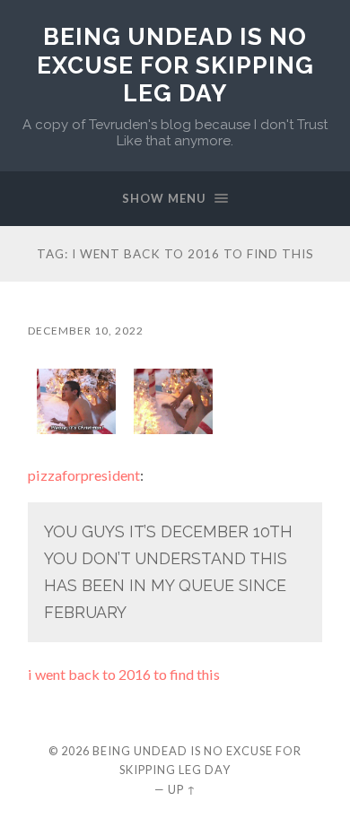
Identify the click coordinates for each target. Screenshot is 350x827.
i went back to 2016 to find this (124, 674)
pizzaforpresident (84, 474)
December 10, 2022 (86, 330)
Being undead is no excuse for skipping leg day (175, 64)
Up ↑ (182, 789)
